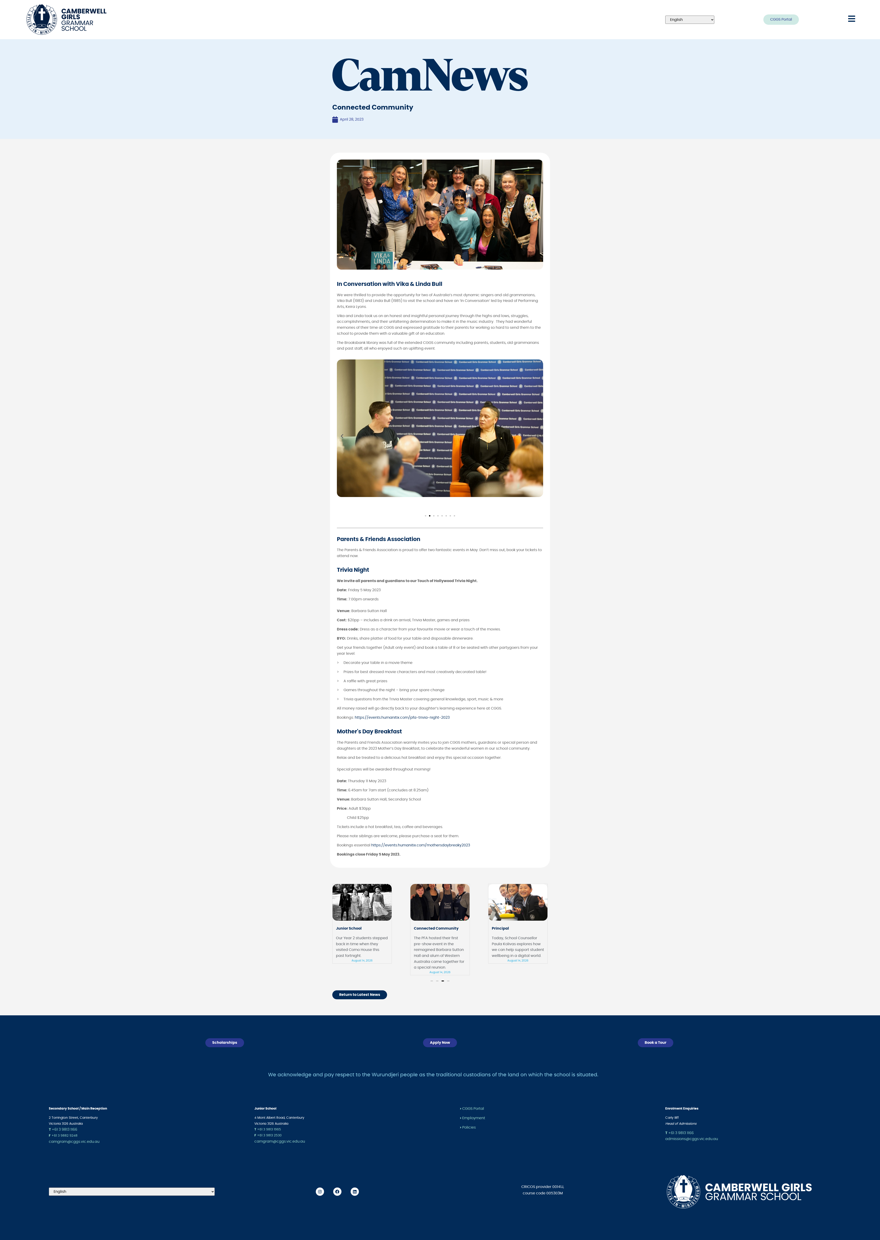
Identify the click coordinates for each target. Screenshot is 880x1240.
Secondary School (509, 928)
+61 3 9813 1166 (63, 1129)
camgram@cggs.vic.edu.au (74, 1141)
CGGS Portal (473, 1108)
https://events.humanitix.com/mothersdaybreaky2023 (420, 845)
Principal (422, 928)
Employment (473, 1118)
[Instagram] (320, 1192)
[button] (342, 436)
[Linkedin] (355, 1192)
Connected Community (358, 928)
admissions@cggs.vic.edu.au (691, 1139)
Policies (469, 1127)
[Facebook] (337, 1192)
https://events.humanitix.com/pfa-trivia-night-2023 (402, 717)
